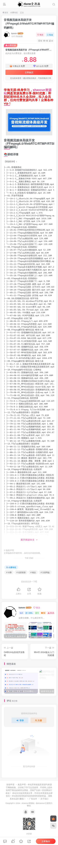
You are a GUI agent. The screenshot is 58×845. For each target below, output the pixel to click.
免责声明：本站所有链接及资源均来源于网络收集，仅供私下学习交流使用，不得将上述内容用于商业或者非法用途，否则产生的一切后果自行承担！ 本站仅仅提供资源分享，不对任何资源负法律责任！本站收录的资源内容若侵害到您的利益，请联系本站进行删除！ (29, 791)
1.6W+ (30, 613)
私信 (51, 34)
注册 (40, 720)
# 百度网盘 (45, 572)
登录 (21, 720)
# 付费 (9, 572)
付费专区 (14, 12)
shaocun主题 (43, 803)
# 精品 (33, 572)
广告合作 (33, 798)
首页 (6, 12)
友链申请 (10, 784)
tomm (14, 33)
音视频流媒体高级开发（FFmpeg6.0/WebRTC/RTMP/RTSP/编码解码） (29, 23)
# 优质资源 (21, 572)
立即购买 (29, 72)
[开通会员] (53, 819)
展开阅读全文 (27, 539)
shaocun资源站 (28, 803)
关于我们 (44, 798)
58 (44, 613)
